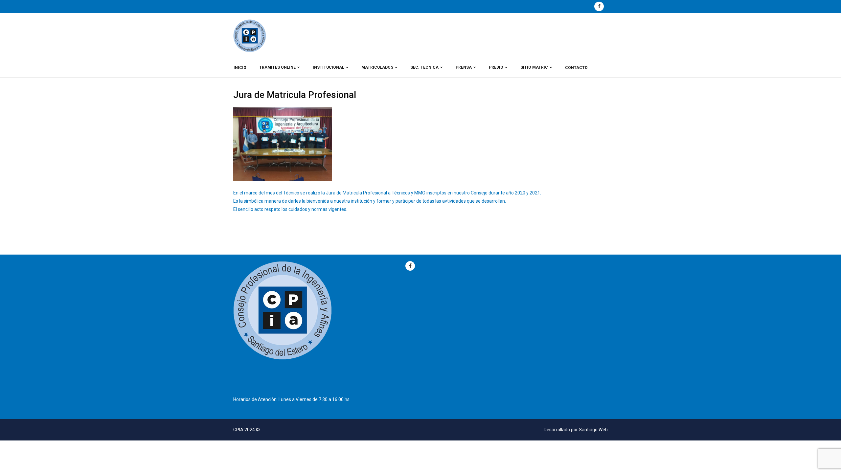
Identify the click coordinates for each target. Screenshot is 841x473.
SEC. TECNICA (424, 67)
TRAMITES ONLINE (277, 67)
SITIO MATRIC (534, 67)
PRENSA (464, 67)
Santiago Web (593, 429)
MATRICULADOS (377, 67)
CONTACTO (576, 67)
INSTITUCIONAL (328, 67)
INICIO (240, 67)
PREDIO (496, 67)
